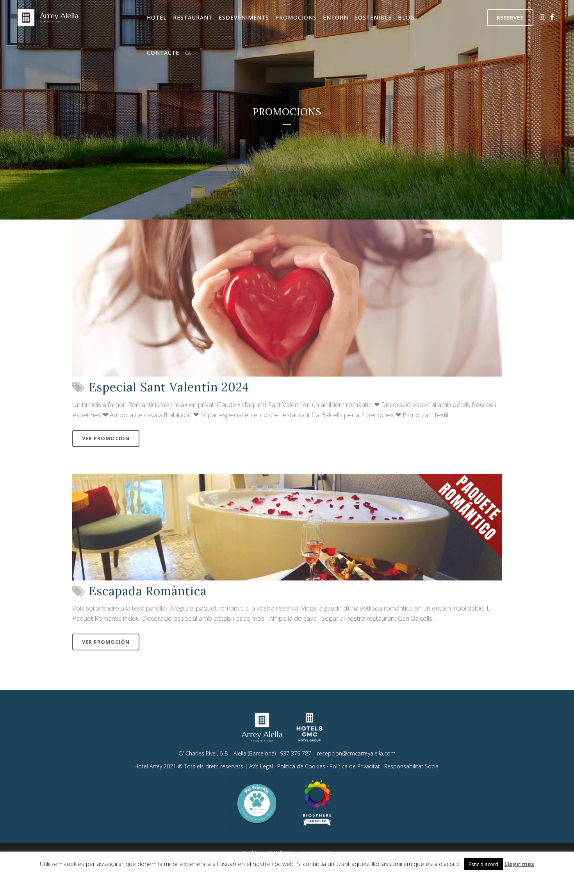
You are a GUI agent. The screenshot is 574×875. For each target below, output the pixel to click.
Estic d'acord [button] (483, 864)
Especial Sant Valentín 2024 (169, 387)
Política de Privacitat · (357, 766)
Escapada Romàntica (148, 591)
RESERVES (510, 17)
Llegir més (519, 864)
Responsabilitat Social (412, 766)
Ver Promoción (106, 438)
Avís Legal (261, 766)
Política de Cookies (301, 766)
